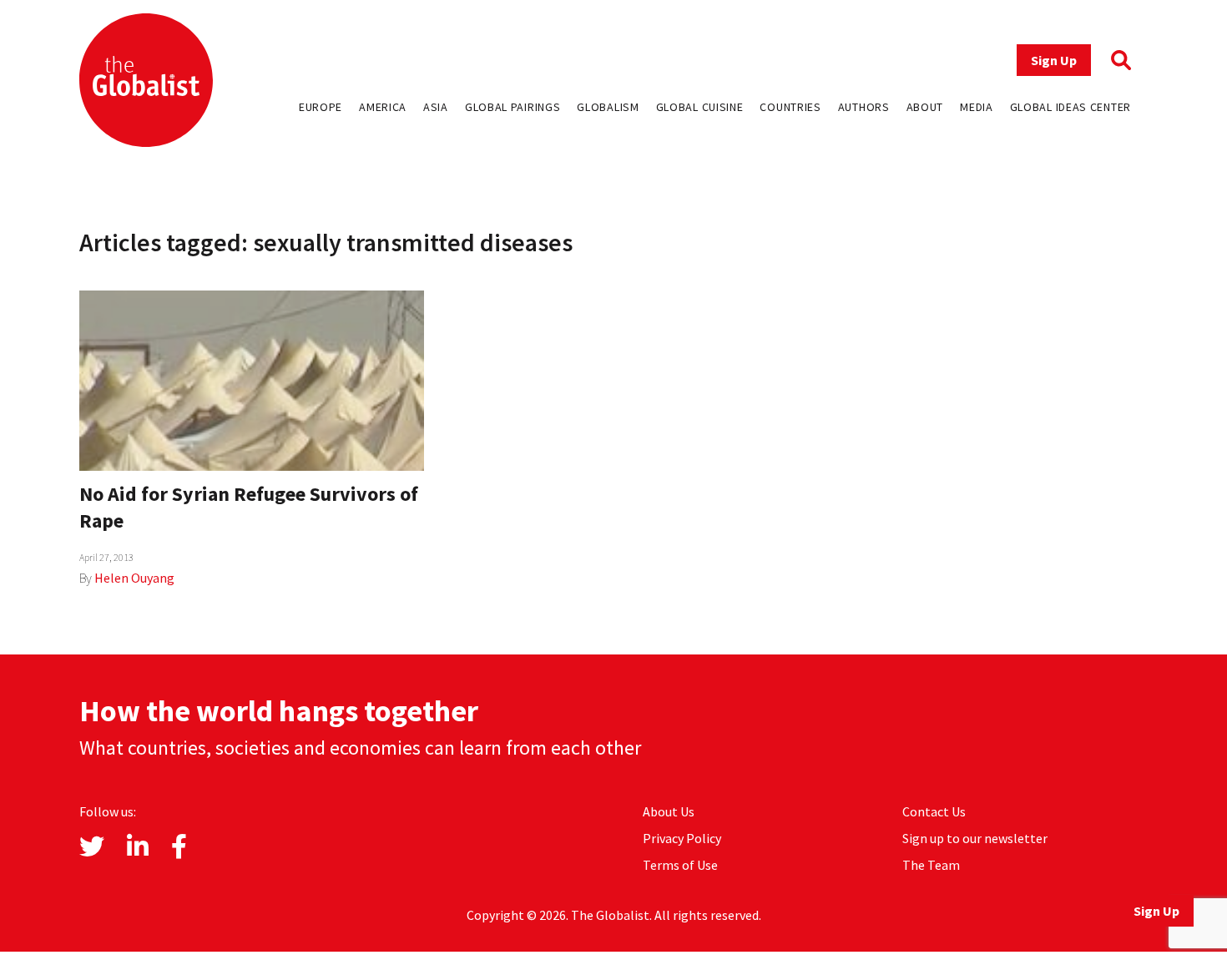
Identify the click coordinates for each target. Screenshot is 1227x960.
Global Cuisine (700, 106)
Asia (435, 106)
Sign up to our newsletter (975, 838)
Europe (320, 106)
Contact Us (934, 811)
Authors (864, 106)
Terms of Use (680, 864)
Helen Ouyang (134, 577)
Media (976, 106)
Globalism (608, 106)
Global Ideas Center (1070, 106)
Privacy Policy (682, 838)
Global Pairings (513, 106)
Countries (790, 106)
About (925, 106)
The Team (931, 864)
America (382, 106)
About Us (668, 811)
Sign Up (1054, 60)
